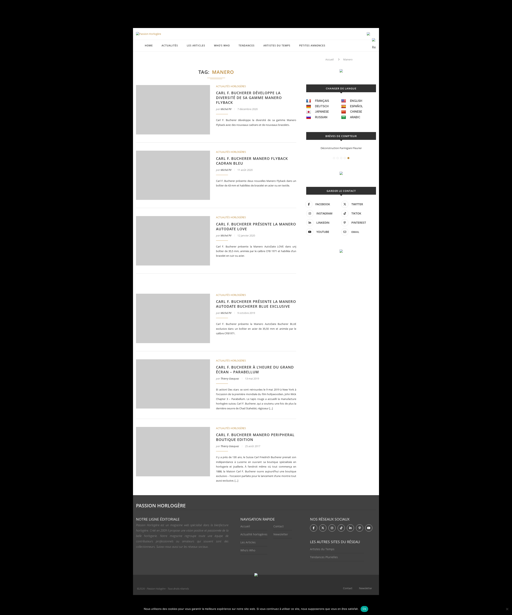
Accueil (329, 59)
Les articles (196, 45)
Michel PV (226, 109)
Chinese (356, 111)
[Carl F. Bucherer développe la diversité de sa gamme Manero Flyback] (173, 109)
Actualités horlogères (231, 86)
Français (322, 100)
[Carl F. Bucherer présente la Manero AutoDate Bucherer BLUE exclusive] (173, 318)
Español (356, 106)
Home (149, 45)
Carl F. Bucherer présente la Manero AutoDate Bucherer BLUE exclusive (256, 304)
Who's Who (247, 550)
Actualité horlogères (253, 534)
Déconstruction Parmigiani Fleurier (341, 148)
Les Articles (248, 542)
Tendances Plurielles (324, 557)
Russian (321, 117)
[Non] (507, 609)
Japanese (322, 111)
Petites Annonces (312, 45)
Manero (348, 59)
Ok (364, 608)
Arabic (355, 117)
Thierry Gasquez (230, 378)
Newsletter (280, 534)
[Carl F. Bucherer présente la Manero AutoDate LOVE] (173, 240)
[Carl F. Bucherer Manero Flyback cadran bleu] (173, 175)
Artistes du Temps (276, 45)
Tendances (247, 45)
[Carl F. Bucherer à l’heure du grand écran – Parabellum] (173, 384)
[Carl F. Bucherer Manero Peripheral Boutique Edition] (173, 451)
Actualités (170, 45)
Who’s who (222, 45)
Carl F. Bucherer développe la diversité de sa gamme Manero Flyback (249, 97)
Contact (278, 526)
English (356, 100)
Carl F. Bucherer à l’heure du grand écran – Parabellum (255, 369)
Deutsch (322, 106)
